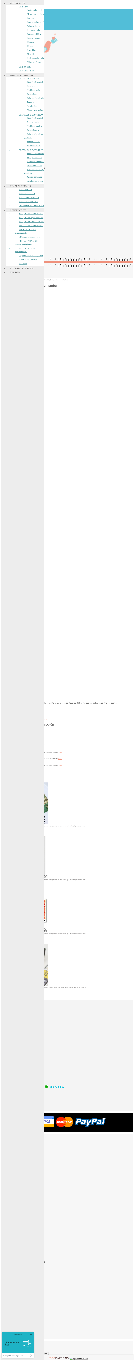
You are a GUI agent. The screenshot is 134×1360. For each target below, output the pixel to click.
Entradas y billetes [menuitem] (34, 34)
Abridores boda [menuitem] (33, 90)
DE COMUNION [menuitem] (26, 71)
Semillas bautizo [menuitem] (33, 145)
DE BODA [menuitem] (23, 7)
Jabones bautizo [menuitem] (33, 141)
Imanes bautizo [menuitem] (33, 130)
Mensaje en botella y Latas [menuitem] (38, 14)
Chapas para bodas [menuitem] (35, 110)
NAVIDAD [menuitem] (15, 272)
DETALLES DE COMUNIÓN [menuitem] (32, 150)
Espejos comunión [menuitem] (34, 157)
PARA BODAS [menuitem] (25, 189)
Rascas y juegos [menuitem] (33, 38)
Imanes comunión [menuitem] (34, 165)
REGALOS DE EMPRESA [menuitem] (22, 268)
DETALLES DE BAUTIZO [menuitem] (31, 115)
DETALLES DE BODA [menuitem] (29, 79)
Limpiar (45, 719)
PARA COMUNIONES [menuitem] (29, 197)
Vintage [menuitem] (30, 46)
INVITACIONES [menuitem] (17, 3)
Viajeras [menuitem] (30, 42)
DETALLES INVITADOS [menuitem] (21, 75)
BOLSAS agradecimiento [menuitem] (29, 237)
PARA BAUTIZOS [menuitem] (27, 194)
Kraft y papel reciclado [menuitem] (36, 58)
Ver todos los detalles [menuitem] (35, 82)
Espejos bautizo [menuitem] (33, 122)
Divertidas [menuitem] (31, 50)
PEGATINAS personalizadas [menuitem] (31, 225)
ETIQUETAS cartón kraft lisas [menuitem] (31, 222)
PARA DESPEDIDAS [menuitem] (28, 201)
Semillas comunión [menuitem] (35, 181)
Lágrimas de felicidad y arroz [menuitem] (31, 256)
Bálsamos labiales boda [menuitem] (36, 98)
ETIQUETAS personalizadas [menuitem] (31, 213)
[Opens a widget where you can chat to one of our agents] (18, 1345)
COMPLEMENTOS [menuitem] (18, 210)
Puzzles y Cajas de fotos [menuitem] (37, 22)
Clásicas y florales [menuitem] (34, 62)
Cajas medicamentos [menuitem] (35, 26)
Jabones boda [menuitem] (32, 102)
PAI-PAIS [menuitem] (23, 264)
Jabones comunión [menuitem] (34, 177)
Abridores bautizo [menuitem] (34, 126)
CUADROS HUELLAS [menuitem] (20, 186)
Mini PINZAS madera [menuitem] (28, 260)
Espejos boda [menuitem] (32, 86)
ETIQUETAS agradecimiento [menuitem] (31, 217)
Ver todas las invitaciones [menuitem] (37, 10)
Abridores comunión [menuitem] (35, 161)
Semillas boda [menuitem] (32, 106)
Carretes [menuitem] (30, 18)
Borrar (60, 752)
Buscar (45, 1353)
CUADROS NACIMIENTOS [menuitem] (31, 205)
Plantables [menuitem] (31, 54)
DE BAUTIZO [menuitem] (25, 67)
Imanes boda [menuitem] (32, 94)
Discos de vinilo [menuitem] (33, 30)
